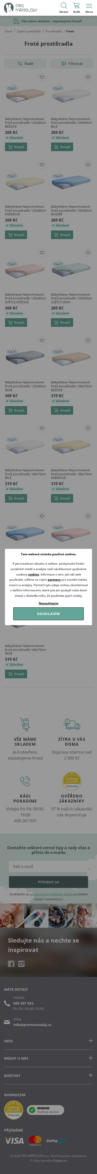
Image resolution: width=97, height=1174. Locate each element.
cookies (33, 574)
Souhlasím (48, 613)
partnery (54, 579)
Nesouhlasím (48, 603)
